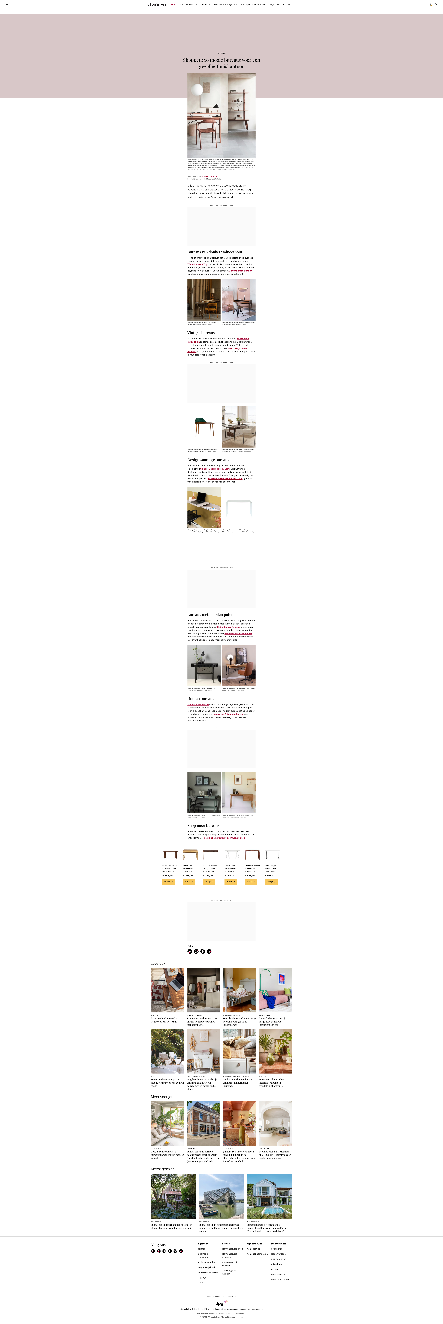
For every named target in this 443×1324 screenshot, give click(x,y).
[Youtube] (170, 1251)
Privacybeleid (198, 1309)
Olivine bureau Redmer (228, 627)
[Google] (153, 1251)
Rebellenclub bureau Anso (238, 633)
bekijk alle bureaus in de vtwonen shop (224, 838)
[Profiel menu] (430, 4)
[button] (212, 1309)
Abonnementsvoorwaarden (251, 1309)
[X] (181, 1251)
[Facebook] (159, 1251)
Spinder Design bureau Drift (215, 469)
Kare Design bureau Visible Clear (225, 478)
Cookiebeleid (185, 1309)
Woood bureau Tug (197, 264)
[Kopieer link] (189, 951)
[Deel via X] (209, 951)
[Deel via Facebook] (202, 951)
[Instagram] (164, 1251)
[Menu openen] (7, 4)
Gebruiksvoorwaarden (230, 1309)
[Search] (435, 4)
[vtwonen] (156, 4)
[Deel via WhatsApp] (196, 951)
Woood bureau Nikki (198, 704)
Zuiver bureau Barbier (240, 271)
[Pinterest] (175, 1251)
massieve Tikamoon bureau (228, 714)
